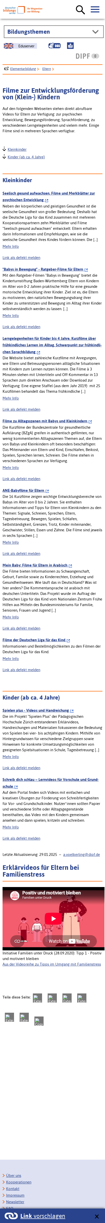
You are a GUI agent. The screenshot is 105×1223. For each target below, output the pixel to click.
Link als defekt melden (21, 257)
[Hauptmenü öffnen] (95, 9)
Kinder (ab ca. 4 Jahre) (26, 156)
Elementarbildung (23, 69)
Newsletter (15, 1202)
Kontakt (12, 1189)
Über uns (13, 1175)
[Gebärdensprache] (54, 45)
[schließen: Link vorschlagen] (97, 1217)
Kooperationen (18, 1182)
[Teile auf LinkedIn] (9, 1017)
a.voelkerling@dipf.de (81, 854)
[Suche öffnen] (80, 10)
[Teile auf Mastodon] (37, 998)
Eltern (46, 69)
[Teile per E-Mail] (24, 1017)
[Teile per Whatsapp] (81, 998)
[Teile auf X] (67, 998)
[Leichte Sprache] (70, 45)
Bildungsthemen (28, 31)
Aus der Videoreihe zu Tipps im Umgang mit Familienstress (52, 964)
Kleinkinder (17, 149)
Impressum (15, 1195)
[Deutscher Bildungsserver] (23, 10)
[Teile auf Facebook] (52, 998)
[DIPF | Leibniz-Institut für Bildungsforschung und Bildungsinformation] (87, 56)
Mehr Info (11, 246)
